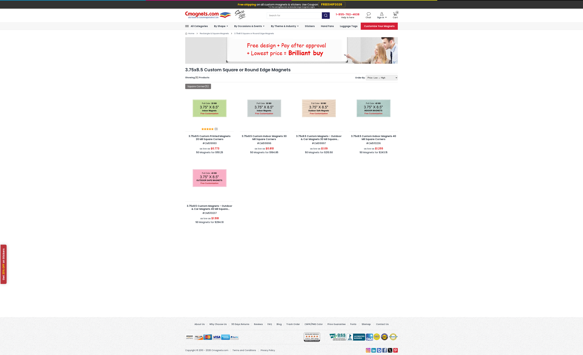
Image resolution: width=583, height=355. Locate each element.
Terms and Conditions (244, 350)
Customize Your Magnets (379, 26)
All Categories (199, 26)
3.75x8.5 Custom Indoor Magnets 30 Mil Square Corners (264, 137)
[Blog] (379, 350)
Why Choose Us (218, 324)
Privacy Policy (268, 350)
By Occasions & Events (248, 26)
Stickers (310, 26)
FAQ (270, 324)
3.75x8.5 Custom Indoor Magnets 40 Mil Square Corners (373, 137)
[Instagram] (368, 350)
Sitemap (366, 324)
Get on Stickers (3, 264)
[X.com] (390, 350)
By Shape (219, 26)
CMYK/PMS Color (314, 324)
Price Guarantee (336, 324)
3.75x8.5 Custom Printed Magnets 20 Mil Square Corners (209, 137)
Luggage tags (349, 26)
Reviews (258, 324)
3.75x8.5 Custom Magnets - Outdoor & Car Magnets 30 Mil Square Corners (319, 139)
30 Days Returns (240, 324)
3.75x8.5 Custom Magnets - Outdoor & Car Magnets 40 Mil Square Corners (209, 209)
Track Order (293, 324)
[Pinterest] (395, 350)
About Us (199, 324)
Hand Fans (327, 26)
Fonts (353, 324)
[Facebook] (384, 350)
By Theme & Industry (283, 26)
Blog (279, 324)
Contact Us (382, 324)
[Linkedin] (373, 350)
